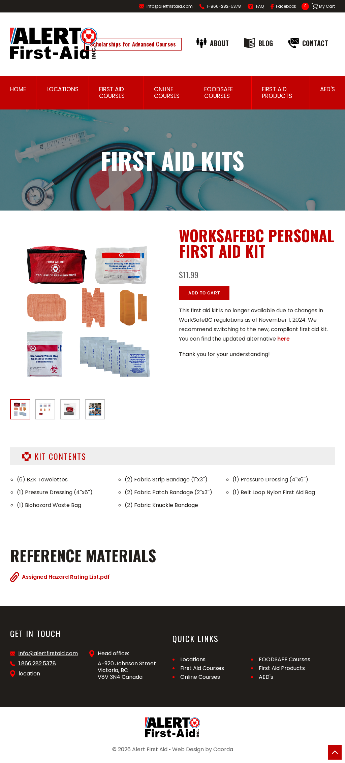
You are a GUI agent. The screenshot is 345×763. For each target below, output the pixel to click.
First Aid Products (277, 92)
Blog (265, 43)
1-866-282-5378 (224, 6)
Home (18, 89)
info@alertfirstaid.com (170, 6)
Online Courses (167, 92)
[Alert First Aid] (53, 43)
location (29, 673)
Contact (315, 43)
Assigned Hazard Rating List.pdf (66, 576)
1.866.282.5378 (37, 663)
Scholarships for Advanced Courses (133, 44)
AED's (327, 89)
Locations (62, 89)
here (283, 339)
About (219, 43)
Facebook (286, 6)
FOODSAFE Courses (218, 92)
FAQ (260, 6)
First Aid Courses (112, 92)
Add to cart (204, 293)
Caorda (223, 749)
